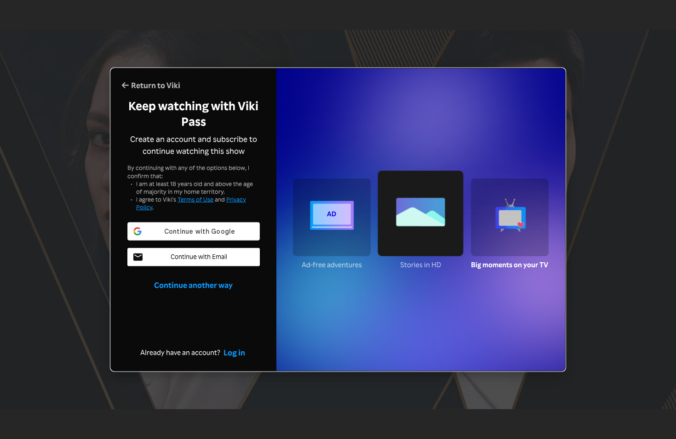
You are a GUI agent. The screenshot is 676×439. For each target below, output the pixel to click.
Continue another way (193, 284)
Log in (234, 352)
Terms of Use (195, 199)
